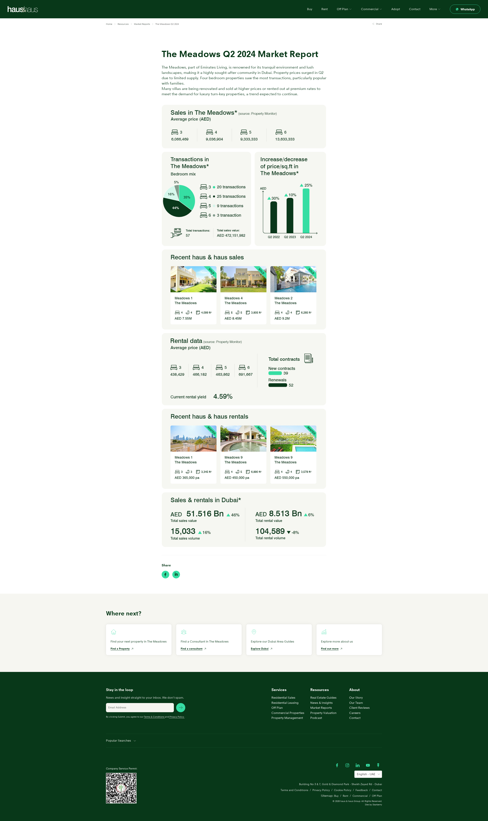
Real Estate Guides (323, 697)
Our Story (356, 697)
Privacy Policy (176, 716)
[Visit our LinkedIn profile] (357, 765)
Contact (414, 9)
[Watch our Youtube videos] (368, 765)
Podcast (316, 718)
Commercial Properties (287, 713)
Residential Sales (283, 697)
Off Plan (277, 708)
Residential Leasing (285, 703)
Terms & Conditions (154, 716)
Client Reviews (359, 708)
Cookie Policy (342, 790)
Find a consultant (191, 648)
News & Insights (321, 703)
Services (279, 690)
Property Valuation (323, 713)
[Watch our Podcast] (378, 765)
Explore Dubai (260, 648)
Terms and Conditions (294, 790)
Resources (319, 690)
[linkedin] (176, 574)
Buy (309, 9)
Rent (324, 9)
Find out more (330, 648)
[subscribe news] (180, 707)
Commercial (360, 796)
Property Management (287, 718)
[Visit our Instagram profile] (347, 765)
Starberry (377, 804)
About (354, 690)
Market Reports (321, 708)
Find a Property (120, 648)
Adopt (395, 9)
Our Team (356, 703)
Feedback (362, 790)
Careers (354, 713)
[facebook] (165, 574)
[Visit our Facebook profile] (337, 765)
